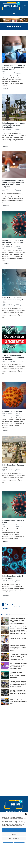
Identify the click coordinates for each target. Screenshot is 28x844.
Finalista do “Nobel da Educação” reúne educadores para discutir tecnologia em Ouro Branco (18, 675)
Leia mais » (5, 88)
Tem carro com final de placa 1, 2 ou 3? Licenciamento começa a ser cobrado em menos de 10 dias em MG (18, 692)
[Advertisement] (14, 720)
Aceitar (14, 830)
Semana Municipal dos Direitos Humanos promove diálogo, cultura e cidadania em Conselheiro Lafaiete (18, 666)
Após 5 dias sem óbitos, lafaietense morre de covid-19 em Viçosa (13, 358)
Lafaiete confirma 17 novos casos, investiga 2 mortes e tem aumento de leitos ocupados (13, 184)
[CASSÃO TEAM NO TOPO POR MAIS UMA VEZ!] (5, 639)
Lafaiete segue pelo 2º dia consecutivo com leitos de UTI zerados (12, 242)
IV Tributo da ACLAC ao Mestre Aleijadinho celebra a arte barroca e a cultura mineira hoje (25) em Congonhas (18, 657)
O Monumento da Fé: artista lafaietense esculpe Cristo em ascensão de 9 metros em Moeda (18, 648)
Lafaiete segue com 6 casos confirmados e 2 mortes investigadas (13, 125)
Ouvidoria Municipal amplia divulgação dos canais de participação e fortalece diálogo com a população (17, 621)
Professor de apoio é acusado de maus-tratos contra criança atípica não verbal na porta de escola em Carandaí (18, 684)
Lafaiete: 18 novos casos (12, 411)
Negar (14, 834)
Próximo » (6, 608)
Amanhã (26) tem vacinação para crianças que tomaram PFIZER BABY (13, 67)
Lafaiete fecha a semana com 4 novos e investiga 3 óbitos (12, 300)
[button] (25, 814)
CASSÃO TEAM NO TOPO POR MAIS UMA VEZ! (18, 639)
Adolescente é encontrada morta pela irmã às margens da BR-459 (18, 701)
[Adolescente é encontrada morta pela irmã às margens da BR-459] (5, 701)
